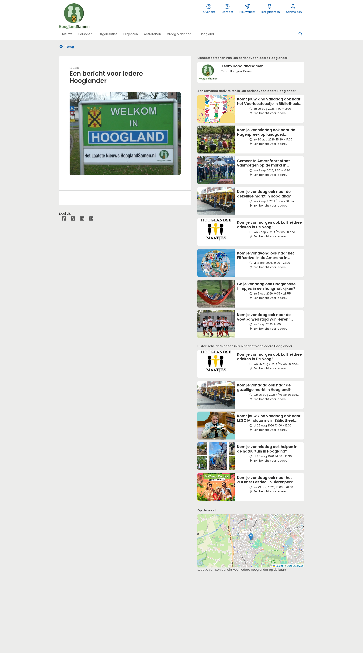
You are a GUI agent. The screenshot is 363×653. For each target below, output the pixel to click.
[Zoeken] (300, 34)
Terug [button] (69, 47)
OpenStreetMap (295, 565)
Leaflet (279, 565)
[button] (67, 34)
